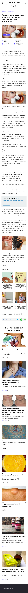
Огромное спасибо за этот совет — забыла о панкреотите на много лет (14, 571)
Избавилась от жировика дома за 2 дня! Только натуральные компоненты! (14, 504)
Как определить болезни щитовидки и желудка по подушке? (10, 382)
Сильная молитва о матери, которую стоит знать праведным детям (13, 442)
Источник (5, 265)
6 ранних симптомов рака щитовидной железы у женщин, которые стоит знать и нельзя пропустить (13, 411)
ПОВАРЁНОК (14, 3)
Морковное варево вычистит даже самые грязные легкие (14, 475)
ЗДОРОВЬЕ (6, 34)
